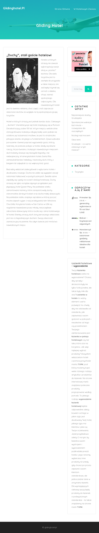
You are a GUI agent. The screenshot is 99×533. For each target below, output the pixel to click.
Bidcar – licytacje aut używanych (86, 221)
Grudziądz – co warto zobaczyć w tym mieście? (81, 147)
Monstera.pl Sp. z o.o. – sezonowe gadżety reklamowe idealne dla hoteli (85, 238)
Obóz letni (76, 139)
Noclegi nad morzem (81, 135)
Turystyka (79, 172)
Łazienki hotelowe (82, 263)
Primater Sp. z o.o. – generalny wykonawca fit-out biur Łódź (85, 205)
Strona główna (62, 9)
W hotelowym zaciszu (85, 9)
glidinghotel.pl (14, 8)
